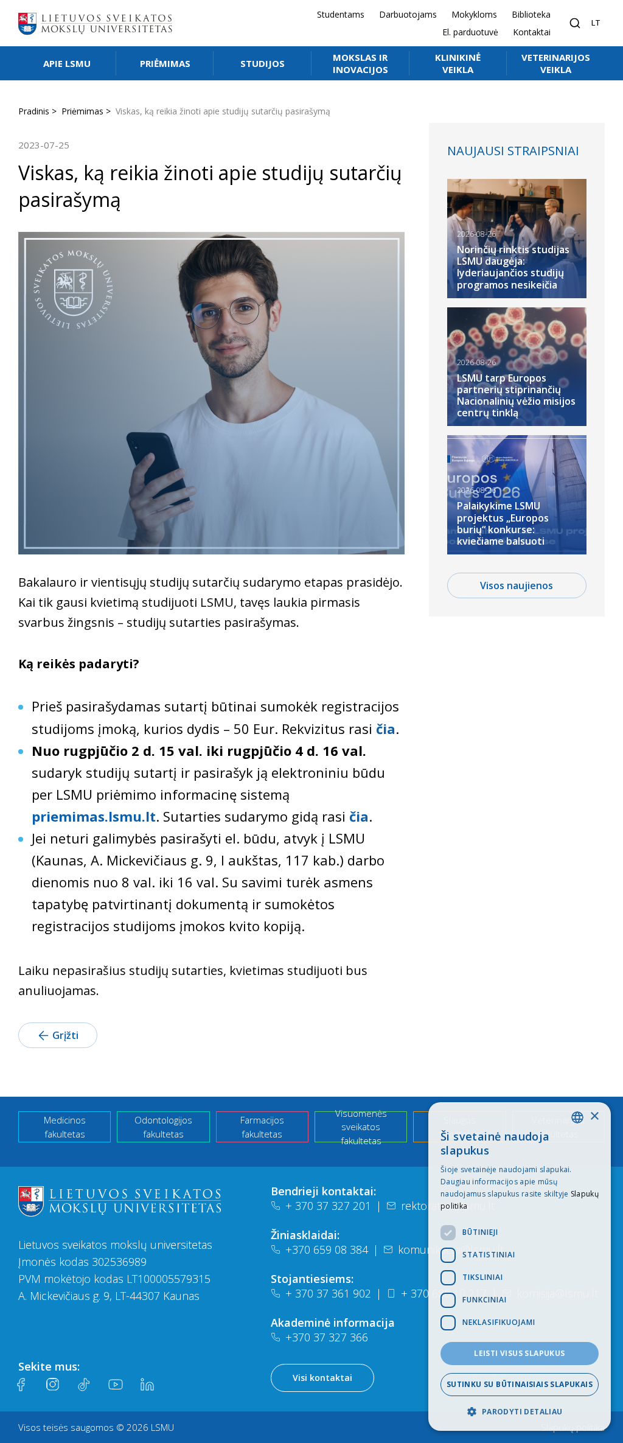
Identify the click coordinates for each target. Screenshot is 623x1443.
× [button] (594, 1116)
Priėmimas (165, 63)
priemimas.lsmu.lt (94, 816)
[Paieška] (575, 23)
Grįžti (65, 1035)
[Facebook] (20, 1384)
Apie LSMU (67, 63)
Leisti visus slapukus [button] (519, 1353)
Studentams (340, 14)
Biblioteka (531, 14)
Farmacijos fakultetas (262, 1127)
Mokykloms (474, 14)
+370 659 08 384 (326, 1249)
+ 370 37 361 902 (328, 1293)
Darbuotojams (408, 14)
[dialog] (519, 1266)
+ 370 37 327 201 (328, 1205)
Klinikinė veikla (458, 63)
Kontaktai (532, 32)
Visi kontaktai (322, 1377)
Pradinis (33, 111)
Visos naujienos (516, 585)
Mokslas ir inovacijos (360, 63)
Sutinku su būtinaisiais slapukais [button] (520, 1384)
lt (595, 22)
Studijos (262, 63)
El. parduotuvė (470, 32)
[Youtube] (115, 1384)
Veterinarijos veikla (555, 63)
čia (385, 728)
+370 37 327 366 (326, 1337)
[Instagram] (52, 1384)
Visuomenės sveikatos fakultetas (361, 1126)
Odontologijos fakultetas (163, 1127)
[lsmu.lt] (94, 23)
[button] (519, 1411)
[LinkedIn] (147, 1384)
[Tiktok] (84, 1384)
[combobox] (577, 1117)
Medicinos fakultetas (65, 1127)
